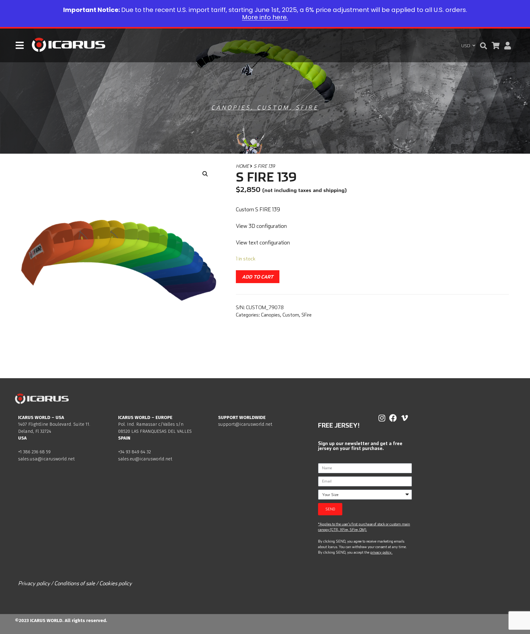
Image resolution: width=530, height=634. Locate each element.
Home (242, 166)
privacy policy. (381, 552)
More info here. (265, 17)
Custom (273, 107)
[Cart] (496, 45)
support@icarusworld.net (245, 424)
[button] (483, 45)
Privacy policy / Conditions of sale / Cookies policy (75, 583)
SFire (307, 107)
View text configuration (263, 242)
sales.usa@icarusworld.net (46, 459)
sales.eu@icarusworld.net (145, 459)
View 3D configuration (261, 226)
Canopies (231, 107)
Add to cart (257, 276)
